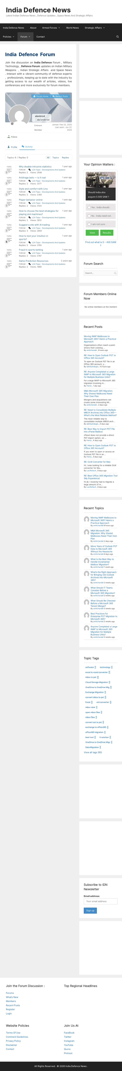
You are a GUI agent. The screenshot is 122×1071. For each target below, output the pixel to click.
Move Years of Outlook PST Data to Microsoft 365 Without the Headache (104, 549)
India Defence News (38, 10)
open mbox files (92, 712)
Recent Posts (61, 96)
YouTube (68, 1045)
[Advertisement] (103, 74)
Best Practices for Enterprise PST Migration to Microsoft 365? (104, 616)
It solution (104, 737)
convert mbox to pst (94, 697)
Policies (7, 36)
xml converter (102, 702)
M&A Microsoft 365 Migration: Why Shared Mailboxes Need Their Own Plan (98, 393)
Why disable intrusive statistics (35, 166)
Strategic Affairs (93, 27)
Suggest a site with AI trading (34, 224)
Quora (67, 1049)
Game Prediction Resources (33, 260)
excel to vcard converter (96, 672)
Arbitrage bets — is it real (32, 177)
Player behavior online (31, 199)
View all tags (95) (93, 752)
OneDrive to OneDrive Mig (97, 687)
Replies (65, 157)
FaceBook (69, 1032)
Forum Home (42, 96)
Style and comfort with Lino (33, 188)
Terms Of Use (13, 1032)
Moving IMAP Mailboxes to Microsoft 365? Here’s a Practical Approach (100, 339)
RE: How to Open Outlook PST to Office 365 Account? (100, 356)
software (89, 667)
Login (9, 1013)
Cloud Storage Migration (96, 682)
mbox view (90, 707)
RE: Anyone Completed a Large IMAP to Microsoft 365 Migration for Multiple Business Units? (99, 374)
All (48, 157)
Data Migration (92, 747)
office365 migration (94, 732)
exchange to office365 (95, 727)
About (33, 27)
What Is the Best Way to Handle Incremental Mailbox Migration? (102, 562)
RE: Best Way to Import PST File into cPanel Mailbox (99, 430)
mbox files (90, 717)
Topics (55, 157)
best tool (89, 737)
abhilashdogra (92, 366)
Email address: (92, 896)
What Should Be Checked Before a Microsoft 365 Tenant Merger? (103, 603)
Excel (87, 702)
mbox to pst (90, 677)
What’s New (12, 997)
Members (11, 1001)
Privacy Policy (13, 1040)
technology (105, 667)
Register (10, 1009)
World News (72, 27)
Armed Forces (49, 27)
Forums (10, 993)
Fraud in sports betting (31, 249)
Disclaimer (11, 1045)
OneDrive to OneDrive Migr (97, 742)
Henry (89, 386)
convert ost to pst (93, 722)
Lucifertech (91, 470)
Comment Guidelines (17, 1036)
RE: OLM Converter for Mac (97, 462)
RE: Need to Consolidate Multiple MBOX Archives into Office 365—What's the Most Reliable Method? (100, 412)
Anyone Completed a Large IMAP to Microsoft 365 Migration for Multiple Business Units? (104, 630)
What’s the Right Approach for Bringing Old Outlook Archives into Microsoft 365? (103, 576)
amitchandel (92, 350)
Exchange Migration (94, 692)
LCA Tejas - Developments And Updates (48, 170)
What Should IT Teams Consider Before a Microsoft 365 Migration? (103, 590)
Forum (24, 36)
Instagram (69, 1040)
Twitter (67, 1036)
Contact (40, 36)
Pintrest (68, 1053)
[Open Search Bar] (117, 36)
